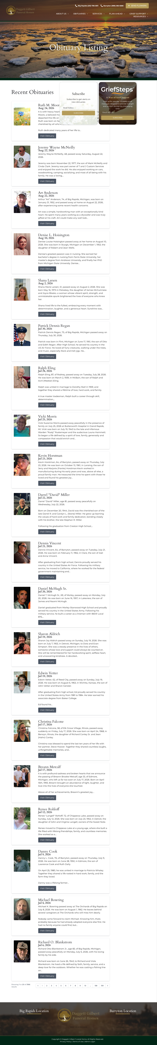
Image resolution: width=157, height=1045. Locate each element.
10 (85, 986)
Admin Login (90, 1042)
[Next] (107, 985)
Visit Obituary (47, 136)
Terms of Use (78, 1042)
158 (96, 986)
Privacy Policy (65, 1042)
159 (102, 986)
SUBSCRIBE (78, 113)
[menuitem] (62, 13)
